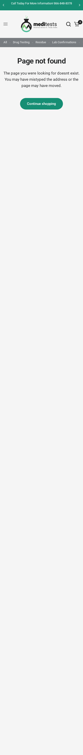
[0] (76, 24)
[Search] (68, 24)
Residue (41, 42)
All (5, 42)
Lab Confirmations (64, 42)
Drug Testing (21, 42)
